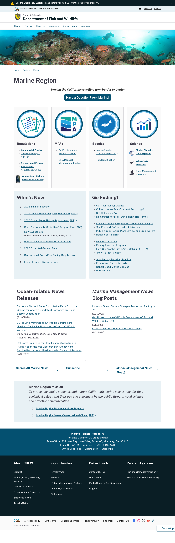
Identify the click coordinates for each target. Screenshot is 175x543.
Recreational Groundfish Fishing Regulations (49, 255)
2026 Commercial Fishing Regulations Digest (51, 213)
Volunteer (56, 494)
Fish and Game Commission (144, 471)
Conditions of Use (70, 520)
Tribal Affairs (21, 503)
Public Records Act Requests (105, 483)
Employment (58, 472)
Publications (103, 270)
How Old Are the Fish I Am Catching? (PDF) (122, 249)
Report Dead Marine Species (112, 266)
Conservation (70, 26)
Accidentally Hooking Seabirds (113, 259)
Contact (157, 9)
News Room (95, 477)
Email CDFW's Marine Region (76, 445)
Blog (134, 370)
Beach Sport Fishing (107, 234)
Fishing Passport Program (111, 245)
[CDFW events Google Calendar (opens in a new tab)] (140, 8)
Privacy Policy (91, 520)
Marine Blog (91, 448)
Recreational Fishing (32, 163)
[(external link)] (106, 123)
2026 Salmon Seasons (37, 206)
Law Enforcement (23, 486)
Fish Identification (105, 160)
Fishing (28, 26)
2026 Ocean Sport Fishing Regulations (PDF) (51, 220)
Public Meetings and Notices (66, 483)
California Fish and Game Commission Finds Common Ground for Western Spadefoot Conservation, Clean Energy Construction (47, 310)
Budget (18, 472)
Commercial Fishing (31, 150)
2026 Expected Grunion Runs (40, 248)
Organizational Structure (27, 492)
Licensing (54, 26)
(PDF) (66, 415)
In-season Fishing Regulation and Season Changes (124, 223)
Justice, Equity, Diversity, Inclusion (27, 479)
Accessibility (33, 520)
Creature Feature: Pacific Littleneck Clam (117, 328)
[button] (87, 97)
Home (17, 26)
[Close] (171, 3)
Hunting (40, 26)
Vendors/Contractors (62, 488)
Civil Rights (50, 520)
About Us (148, 9)
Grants (55, 477)
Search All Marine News (32, 368)
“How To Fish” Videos (108, 252)
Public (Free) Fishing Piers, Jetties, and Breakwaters (125, 230)
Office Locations (71, 448)
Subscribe (73, 368)
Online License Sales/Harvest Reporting (120, 209)
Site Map (108, 520)
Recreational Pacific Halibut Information (47, 241)
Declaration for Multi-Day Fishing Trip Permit (122, 216)
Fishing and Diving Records (111, 263)
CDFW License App (107, 213)
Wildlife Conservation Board (144, 477)
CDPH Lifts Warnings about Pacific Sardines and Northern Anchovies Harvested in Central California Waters (46, 326)
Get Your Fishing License (110, 205)
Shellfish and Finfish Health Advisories (118, 227)
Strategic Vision (22, 497)
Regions (93, 488)
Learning (85, 26)
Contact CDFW (97, 472)
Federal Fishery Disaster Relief (41, 262)
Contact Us (123, 520)
